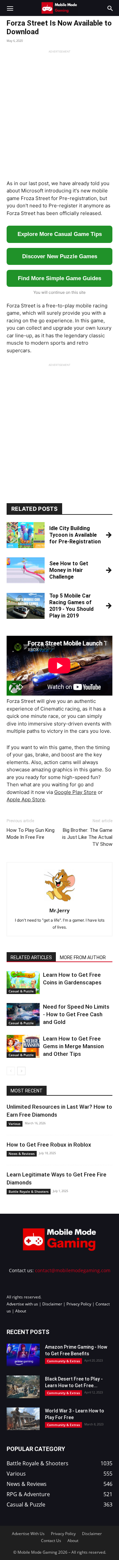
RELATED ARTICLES (31, 957)
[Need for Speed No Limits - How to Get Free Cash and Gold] (23, 1014)
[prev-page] (11, 1071)
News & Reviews (22, 1153)
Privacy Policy (78, 1303)
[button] (10, 8)
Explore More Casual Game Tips (60, 234)
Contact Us (51, 1540)
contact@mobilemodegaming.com (72, 1270)
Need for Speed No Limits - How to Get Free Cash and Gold (76, 1014)
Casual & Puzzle (21, 991)
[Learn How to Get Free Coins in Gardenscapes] (23, 982)
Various (14, 1123)
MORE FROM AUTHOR (83, 957)
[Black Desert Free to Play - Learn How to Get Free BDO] (23, 1386)
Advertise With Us (28, 1533)
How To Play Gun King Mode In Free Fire (31, 833)
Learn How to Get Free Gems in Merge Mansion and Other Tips (73, 1046)
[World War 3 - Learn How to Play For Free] (23, 1418)
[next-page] (21, 1071)
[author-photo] (59, 901)
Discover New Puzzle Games (59, 256)
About (20, 1310)
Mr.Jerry (59, 910)
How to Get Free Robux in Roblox (49, 1144)
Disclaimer (52, 1303)
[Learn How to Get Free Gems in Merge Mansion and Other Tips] (23, 1046)
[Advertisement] (59, 113)
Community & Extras (63, 1360)
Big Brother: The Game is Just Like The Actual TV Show (87, 837)
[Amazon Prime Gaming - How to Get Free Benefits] (23, 1354)
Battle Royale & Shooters (29, 1191)
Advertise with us (22, 1303)
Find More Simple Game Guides (59, 278)
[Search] (110, 8)
